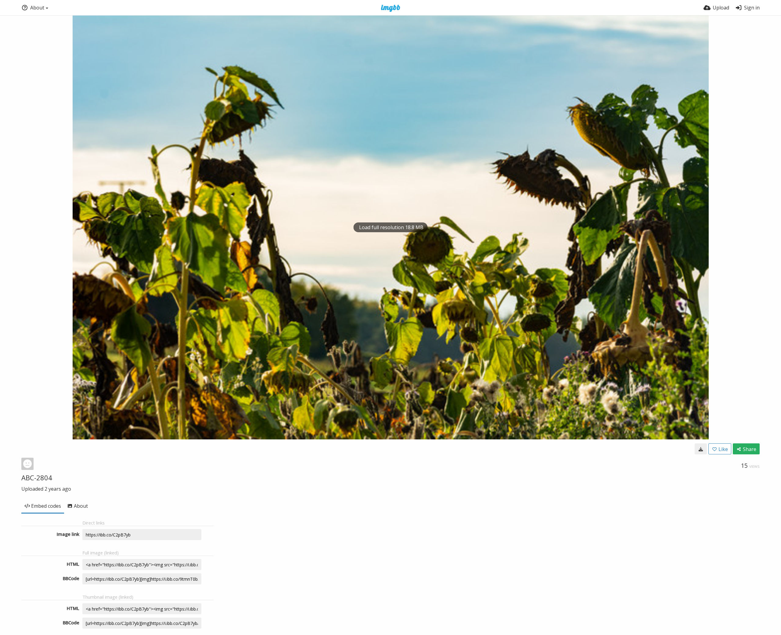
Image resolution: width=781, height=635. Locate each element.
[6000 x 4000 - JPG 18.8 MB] (701, 448)
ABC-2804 (36, 477)
